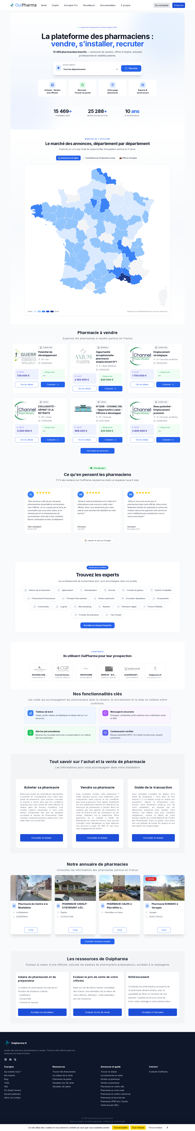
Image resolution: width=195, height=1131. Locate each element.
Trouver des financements (64, 1072)
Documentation (108, 5)
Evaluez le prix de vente (97, 1012)
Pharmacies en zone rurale (112, 1090)
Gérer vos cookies (12, 1098)
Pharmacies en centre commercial (115, 1094)
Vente (44, 5)
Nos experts (9, 1075)
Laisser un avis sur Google (99, 540)
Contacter (51, 384)
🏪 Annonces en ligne (68, 158)
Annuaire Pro (71, 5)
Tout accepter (120, 1127)
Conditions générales (93, 1121)
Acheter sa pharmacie (110, 1079)
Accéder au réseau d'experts (97, 625)
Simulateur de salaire (62, 1086)
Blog (6, 1079)
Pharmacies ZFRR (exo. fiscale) (114, 1101)
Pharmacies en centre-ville (112, 1086)
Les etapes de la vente (63, 1075)
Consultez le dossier (41, 837)
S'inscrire (178, 5)
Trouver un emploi (109, 1072)
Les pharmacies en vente (112, 1075)
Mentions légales (77, 1121)
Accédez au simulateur (42, 1012)
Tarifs (6, 1083)
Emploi (55, 5)
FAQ (6, 1086)
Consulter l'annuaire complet (97, 941)
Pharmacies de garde (62, 1079)
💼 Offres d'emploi (128, 158)
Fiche (31, 930)
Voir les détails (26, 384)
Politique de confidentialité (114, 1121)
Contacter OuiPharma (158, 1072)
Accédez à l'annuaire (152, 1012)
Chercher (133, 68)
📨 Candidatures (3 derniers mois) (99, 158)
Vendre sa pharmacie (110, 1083)
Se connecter (162, 5)
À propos (125, 5)
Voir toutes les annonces (97, 451)
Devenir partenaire (12, 1094)
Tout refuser (138, 1127)
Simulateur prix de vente (63, 1083)
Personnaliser (155, 1127)
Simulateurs (89, 5)
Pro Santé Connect (12, 1090)
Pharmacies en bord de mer (113, 1098)
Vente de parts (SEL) (110, 1105)
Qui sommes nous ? (12, 1072)
